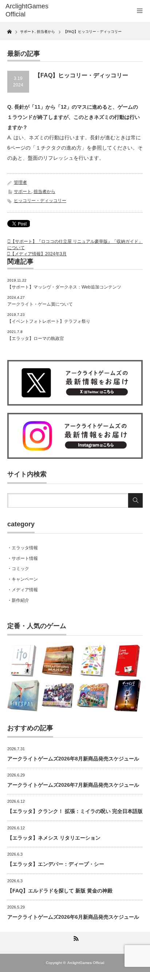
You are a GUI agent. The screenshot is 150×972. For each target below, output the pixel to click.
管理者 (20, 182)
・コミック (18, 568)
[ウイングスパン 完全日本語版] (23, 695)
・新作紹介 (18, 600)
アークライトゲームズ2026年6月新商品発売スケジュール (73, 917)
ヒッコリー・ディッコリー (40, 200)
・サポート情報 (22, 558)
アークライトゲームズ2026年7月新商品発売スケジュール (73, 785)
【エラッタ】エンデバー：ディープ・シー (55, 864)
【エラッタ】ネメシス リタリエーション (53, 838)
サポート (22, 191)
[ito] (23, 661)
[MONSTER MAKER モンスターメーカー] (58, 695)
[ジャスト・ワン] (93, 661)
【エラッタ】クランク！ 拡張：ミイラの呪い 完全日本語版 (75, 811)
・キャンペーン (22, 579)
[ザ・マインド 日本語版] (127, 695)
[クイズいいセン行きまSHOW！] (93, 695)
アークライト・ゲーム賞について (40, 304)
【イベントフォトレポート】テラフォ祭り (48, 321)
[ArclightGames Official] (35, 10)
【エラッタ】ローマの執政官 (35, 338)
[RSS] (75, 937)
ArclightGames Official (85, 963)
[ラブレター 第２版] (127, 661)
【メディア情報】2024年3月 (38, 253)
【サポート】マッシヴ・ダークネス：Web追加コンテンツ (64, 287)
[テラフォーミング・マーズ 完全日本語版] (58, 661)
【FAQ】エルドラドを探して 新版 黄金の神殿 (59, 891)
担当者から (44, 191)
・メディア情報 (22, 589)
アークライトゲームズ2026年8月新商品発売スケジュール (73, 759)
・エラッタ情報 (22, 547)
